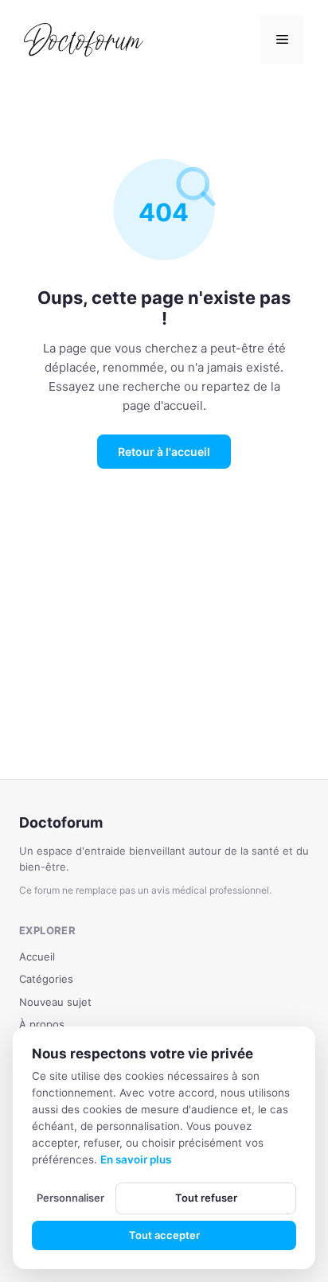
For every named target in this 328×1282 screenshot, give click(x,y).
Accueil (37, 956)
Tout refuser (206, 1197)
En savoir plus (135, 1159)
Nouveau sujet (55, 1002)
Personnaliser (70, 1197)
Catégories (46, 978)
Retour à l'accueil (164, 451)
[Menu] (282, 40)
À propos (41, 1024)
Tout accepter (164, 1235)
